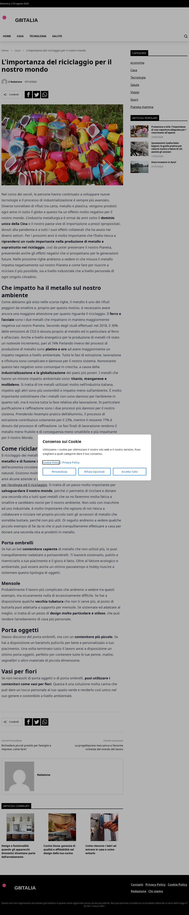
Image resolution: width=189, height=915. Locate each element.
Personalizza (59, 471)
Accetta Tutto (130, 471)
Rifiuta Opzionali (94, 471)
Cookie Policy (51, 462)
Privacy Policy (70, 462)
